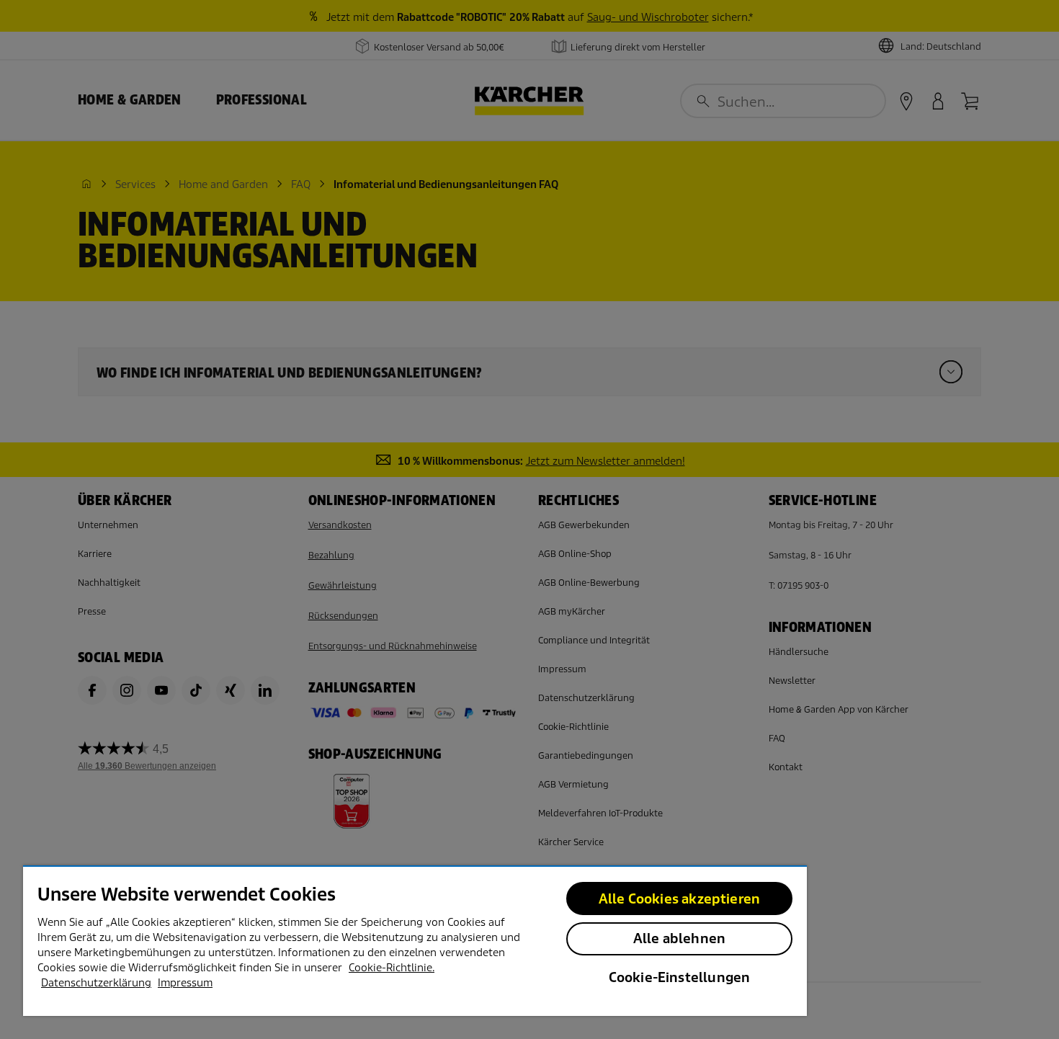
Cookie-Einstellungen (680, 977)
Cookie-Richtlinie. (391, 967)
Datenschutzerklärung (96, 982)
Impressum (185, 982)
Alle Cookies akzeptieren (679, 899)
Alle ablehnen (679, 938)
